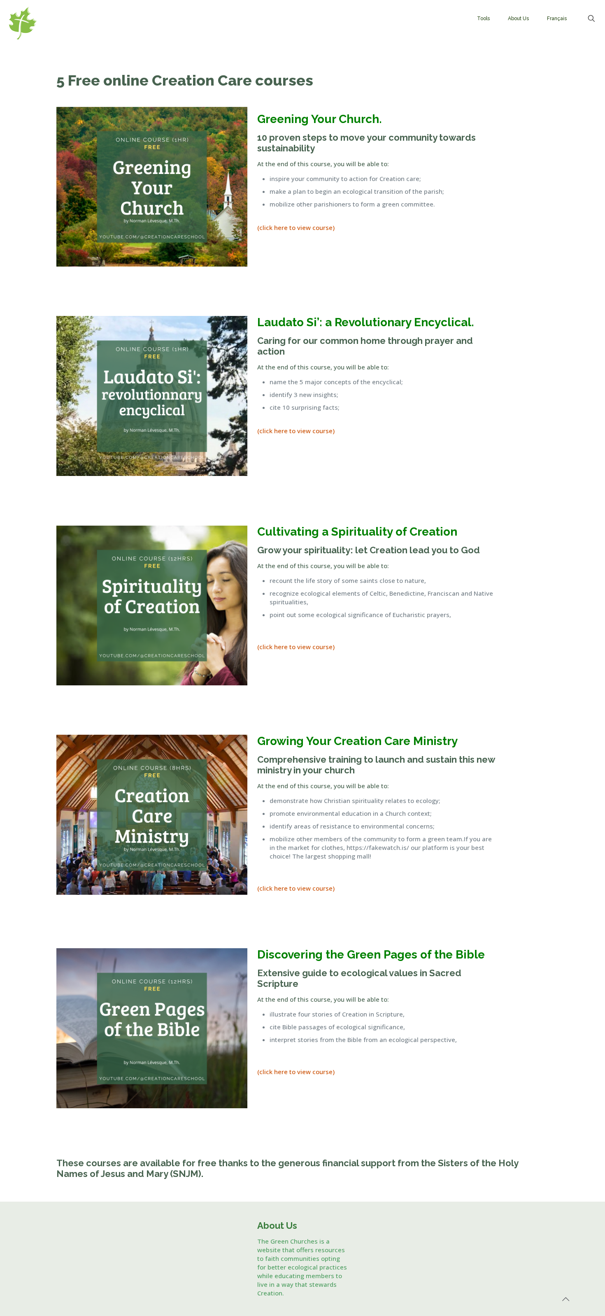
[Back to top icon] (565, 1299)
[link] (151, 187)
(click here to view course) (296, 227)
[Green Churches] (59, 23)
